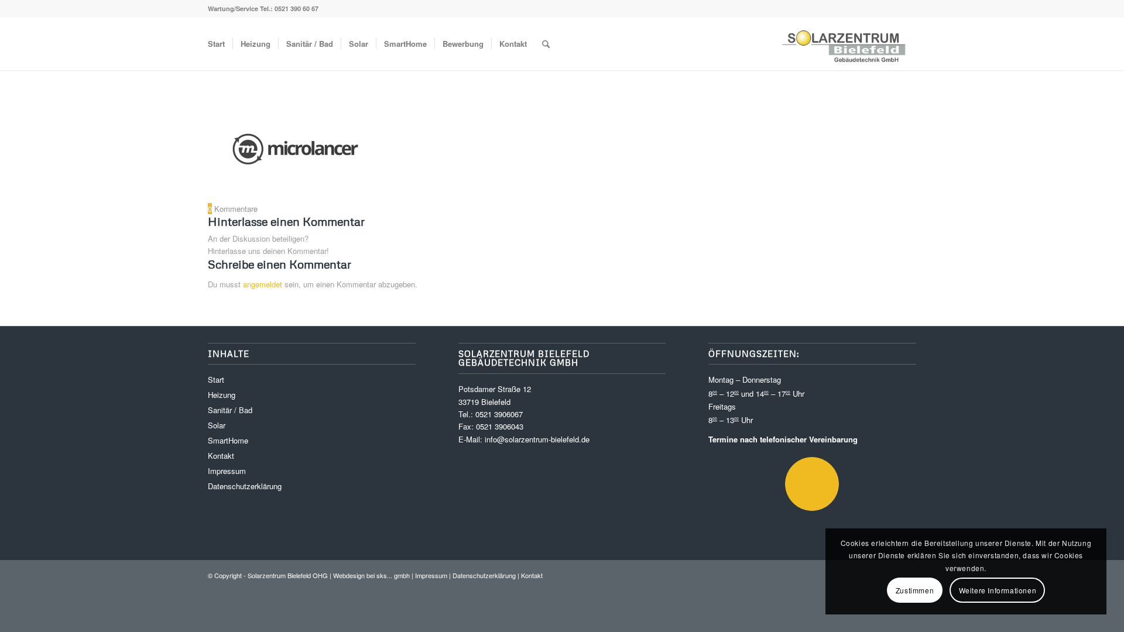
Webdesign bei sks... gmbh (371, 575)
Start (216, 379)
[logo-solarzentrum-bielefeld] (845, 44)
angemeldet (262, 284)
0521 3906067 (499, 414)
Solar (216, 425)
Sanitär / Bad (230, 409)
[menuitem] (216, 44)
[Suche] (545, 44)
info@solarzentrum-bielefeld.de (537, 439)
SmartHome (228, 440)
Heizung (221, 394)
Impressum (227, 470)
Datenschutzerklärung (245, 486)
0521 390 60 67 (296, 8)
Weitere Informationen (998, 590)
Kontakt (221, 455)
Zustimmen (915, 590)
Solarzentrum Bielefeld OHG (288, 575)
